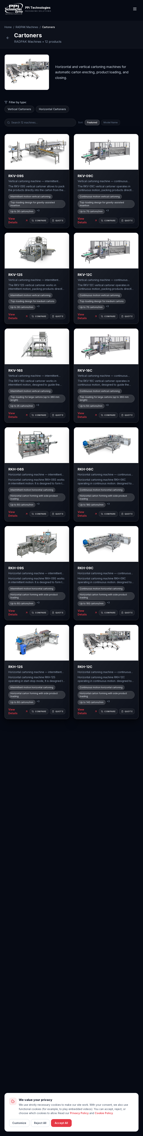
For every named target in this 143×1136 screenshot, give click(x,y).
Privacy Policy (79, 1113)
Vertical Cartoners (19, 109)
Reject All (40, 1122)
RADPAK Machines (27, 27)
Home (8, 27)
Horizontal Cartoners (52, 109)
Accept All (61, 1122)
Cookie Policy (104, 1113)
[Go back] (7, 38)
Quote (59, 220)
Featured (92, 122)
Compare (40, 220)
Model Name (111, 122)
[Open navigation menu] (135, 9)
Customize (19, 1122)
